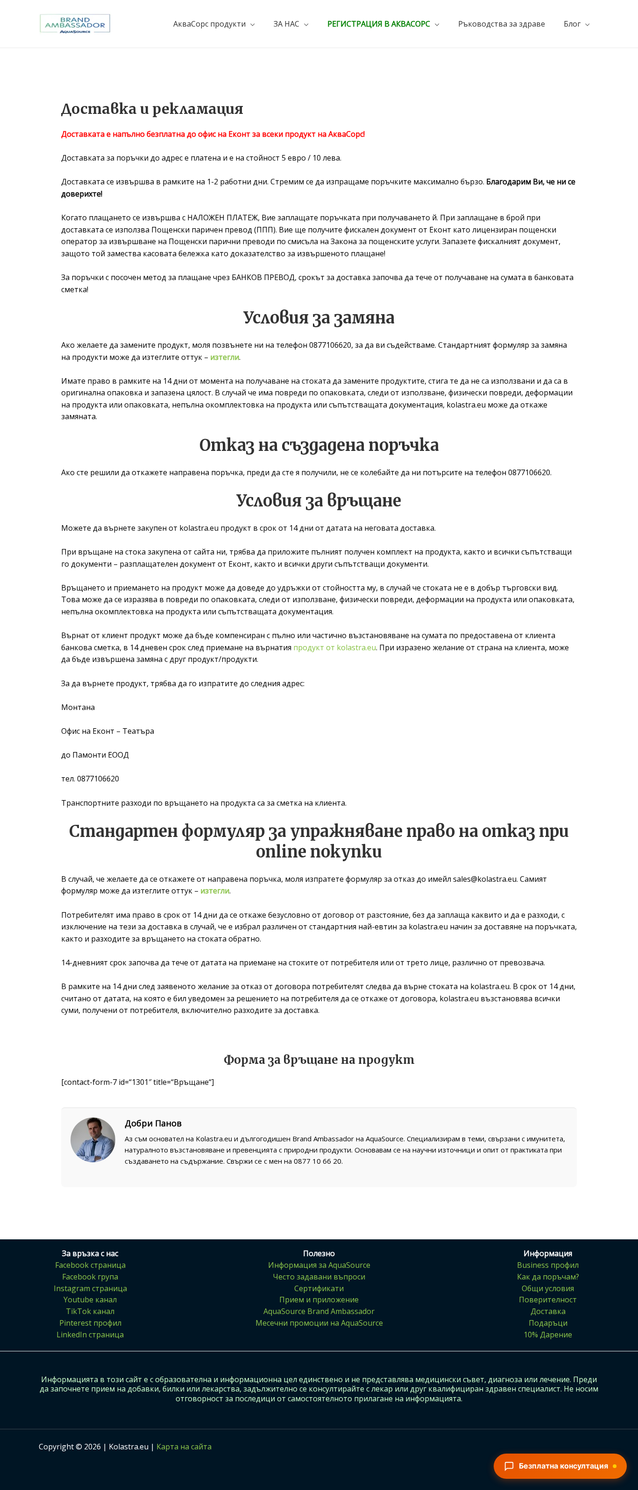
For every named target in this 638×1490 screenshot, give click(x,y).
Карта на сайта (184, 1446)
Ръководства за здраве (501, 24)
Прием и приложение (319, 1299)
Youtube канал (90, 1299)
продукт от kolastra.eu (334, 647)
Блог (572, 24)
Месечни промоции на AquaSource (319, 1323)
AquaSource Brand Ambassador (319, 1311)
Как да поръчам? (548, 1277)
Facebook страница (90, 1265)
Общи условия (548, 1288)
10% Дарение (548, 1334)
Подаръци (548, 1323)
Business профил (548, 1265)
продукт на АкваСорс (324, 134)
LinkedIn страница (90, 1334)
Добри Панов (153, 1123)
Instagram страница (90, 1288)
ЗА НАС (286, 24)
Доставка (548, 1311)
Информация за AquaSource (319, 1265)
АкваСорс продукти (209, 24)
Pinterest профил (90, 1323)
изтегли (224, 357)
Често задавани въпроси (319, 1277)
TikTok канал (90, 1311)
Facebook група (90, 1277)
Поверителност (548, 1299)
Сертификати (319, 1288)
